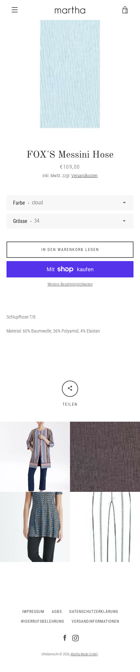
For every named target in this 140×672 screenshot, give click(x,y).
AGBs (57, 611)
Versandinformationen (95, 621)
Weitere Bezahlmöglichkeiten (70, 284)
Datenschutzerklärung (93, 611)
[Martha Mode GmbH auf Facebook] (65, 637)
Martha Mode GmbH (84, 654)
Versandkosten (84, 175)
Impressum (33, 611)
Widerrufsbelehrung (42, 621)
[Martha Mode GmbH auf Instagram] (75, 637)
